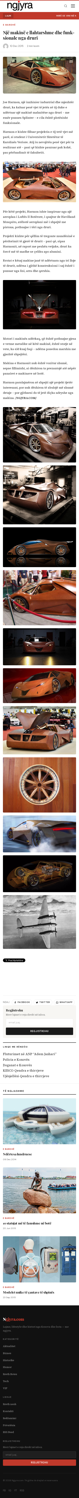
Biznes (7, 1353)
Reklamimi (9, 1418)
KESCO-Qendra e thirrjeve (23, 1070)
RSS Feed (8, 1432)
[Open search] (65, 6)
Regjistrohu (39, 1031)
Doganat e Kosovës (17, 1065)
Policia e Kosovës (16, 1059)
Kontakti (8, 1411)
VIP (5, 1388)
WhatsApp (66, 1002)
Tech (6, 1381)
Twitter (44, 1002)
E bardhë (9, 25)
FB (4, 1490)
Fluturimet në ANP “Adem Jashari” (29, 1054)
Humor (7, 1367)
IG (10, 1490)
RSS (22, 1490)
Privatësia (9, 1425)
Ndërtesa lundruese (17, 1154)
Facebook (24, 1002)
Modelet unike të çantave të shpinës (28, 1292)
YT (15, 1490)
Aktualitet (9, 1346)
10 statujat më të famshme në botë (27, 1223)
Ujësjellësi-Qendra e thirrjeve (26, 1076)
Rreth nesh (9, 1404)
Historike (8, 1360)
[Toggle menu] (73, 6)
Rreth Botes (10, 1374)
